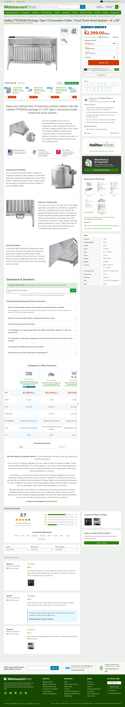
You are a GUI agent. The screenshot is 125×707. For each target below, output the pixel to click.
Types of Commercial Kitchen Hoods (103, 228)
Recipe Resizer (47, 691)
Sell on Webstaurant (93, 693)
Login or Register (101, 543)
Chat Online (112, 690)
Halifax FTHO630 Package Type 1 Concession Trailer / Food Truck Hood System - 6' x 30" (29, 383)
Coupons (67, 689)
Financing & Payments (94, 689)
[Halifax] (101, 144)
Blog (65, 682)
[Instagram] (5, 693)
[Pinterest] (25, 693)
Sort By (8, 547)
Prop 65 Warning (51, 501)
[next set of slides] (78, 93)
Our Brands (90, 684)
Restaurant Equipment (12, 12)
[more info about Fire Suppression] (114, 43)
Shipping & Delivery (115, 693)
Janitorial (97, 12)
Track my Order (114, 687)
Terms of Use (50, 295)
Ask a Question (73, 83)
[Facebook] (15, 693)
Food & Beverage (46, 12)
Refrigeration (26, 12)
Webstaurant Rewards (49, 684)
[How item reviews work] (30, 525)
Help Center (9, 1)
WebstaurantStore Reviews (72, 693)
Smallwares (35, 12)
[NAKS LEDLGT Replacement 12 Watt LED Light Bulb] (36, 93)
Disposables (66, 12)
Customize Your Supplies (50, 689)
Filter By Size (34, 547)
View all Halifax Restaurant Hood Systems (101, 151)
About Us (90, 682)
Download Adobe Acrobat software (93, 219)
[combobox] (60, 7)
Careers (89, 686)
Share (60, 83)
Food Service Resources (71, 691)
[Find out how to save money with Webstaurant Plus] (6, 88)
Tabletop (57, 12)
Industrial (105, 12)
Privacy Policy (59, 295)
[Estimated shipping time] (113, 101)
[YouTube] (10, 693)
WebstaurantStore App (49, 686)
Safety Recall (68, 696)
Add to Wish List (101, 75)
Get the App (21, 1)
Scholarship (90, 691)
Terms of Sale (55, 703)
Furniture (75, 12)
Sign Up (54, 668)
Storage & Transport (86, 12)
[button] (64, 31)
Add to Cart (12, 97)
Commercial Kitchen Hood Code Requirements (103, 225)
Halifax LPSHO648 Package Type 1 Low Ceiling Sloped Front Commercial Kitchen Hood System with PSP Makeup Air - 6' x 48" (74, 384)
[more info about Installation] (114, 57)
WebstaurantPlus (48, 682)
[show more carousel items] (78, 404)
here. (48, 459)
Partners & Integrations (50, 693)
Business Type (114, 12)
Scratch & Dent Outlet (71, 684)
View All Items (21, 83)
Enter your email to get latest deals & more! (14, 668)
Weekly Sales (68, 686)
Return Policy (91, 696)
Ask (73, 290)
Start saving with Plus (77, 670)
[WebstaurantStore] (20, 678)
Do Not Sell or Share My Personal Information (107, 703)
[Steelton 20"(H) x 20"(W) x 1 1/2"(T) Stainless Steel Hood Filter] (14, 93)
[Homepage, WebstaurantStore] (20, 6)
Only (85, 30)
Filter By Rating (59, 547)
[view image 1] (88, 522)
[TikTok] (20, 693)
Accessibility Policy (86, 703)
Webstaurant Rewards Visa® (98, 70)
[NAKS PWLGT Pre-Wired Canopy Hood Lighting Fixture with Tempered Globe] (57, 93)
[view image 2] (97, 522)
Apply (117, 70)
